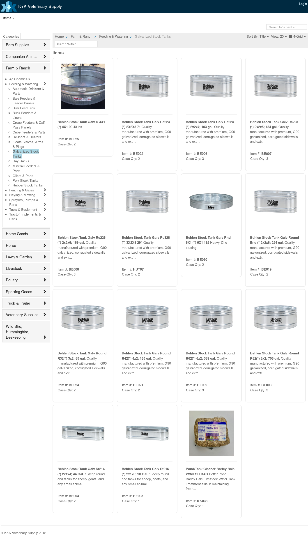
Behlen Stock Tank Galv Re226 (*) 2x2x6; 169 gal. (81, 240)
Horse (11, 245)
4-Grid (297, 36)
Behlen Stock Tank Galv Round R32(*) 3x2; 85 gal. (81, 356)
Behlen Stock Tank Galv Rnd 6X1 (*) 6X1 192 (208, 240)
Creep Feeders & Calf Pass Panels (29, 124)
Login (303, 3)
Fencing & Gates (21, 190)
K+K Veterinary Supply (39, 6)
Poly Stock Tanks (26, 180)
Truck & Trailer (18, 303)
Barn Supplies (17, 44)
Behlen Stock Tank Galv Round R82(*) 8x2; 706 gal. (274, 356)
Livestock (14, 268)
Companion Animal (21, 56)
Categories (11, 36)
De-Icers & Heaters (27, 136)
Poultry (12, 279)
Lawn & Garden (19, 257)
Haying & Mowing (22, 194)
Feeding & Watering (23, 83)
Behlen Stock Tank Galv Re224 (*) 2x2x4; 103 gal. (210, 124)
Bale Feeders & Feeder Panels (24, 100)
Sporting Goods (19, 291)
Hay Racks (21, 160)
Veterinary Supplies (22, 314)
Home (59, 36)
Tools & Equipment (23, 209)
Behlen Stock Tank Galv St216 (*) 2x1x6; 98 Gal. (145, 471)
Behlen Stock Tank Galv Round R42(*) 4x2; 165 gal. (146, 356)
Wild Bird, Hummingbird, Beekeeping (17, 331)
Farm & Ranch (18, 68)
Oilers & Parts (23, 175)
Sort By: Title (257, 36)
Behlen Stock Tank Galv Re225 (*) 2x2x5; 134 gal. (274, 124)
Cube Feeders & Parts (29, 132)
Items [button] (7, 17)
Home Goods (17, 233)
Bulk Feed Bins (24, 108)
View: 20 (278, 36)
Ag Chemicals (19, 78)
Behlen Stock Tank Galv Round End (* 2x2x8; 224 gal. (274, 240)
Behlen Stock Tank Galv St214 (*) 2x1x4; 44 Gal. (81, 471)
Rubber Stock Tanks (28, 185)
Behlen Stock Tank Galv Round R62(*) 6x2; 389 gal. (210, 356)
